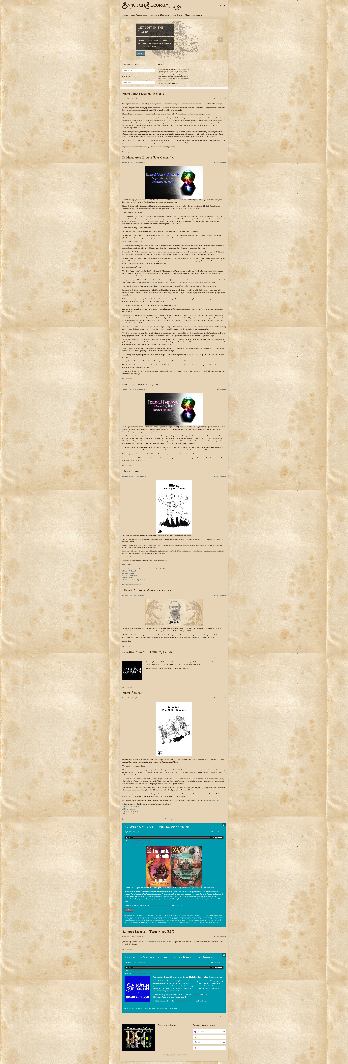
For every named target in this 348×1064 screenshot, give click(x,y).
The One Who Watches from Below (136, 922)
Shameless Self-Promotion (134, 584)
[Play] (127, 837)
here (204, 995)
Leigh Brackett (148, 919)
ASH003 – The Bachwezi (129, 575)
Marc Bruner (161, 919)
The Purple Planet (149, 922)
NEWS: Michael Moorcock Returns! (147, 590)
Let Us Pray (155, 919)
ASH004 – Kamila (127, 577)
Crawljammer (128, 917)
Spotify (144, 843)
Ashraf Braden (138, 819)
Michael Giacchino (182, 919)
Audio (138, 915)
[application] (174, 837)
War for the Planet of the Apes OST (211, 922)
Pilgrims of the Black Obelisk (145, 920)
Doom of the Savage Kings (138, 917)
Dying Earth (148, 917)
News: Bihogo (131, 471)
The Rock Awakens (159, 922)
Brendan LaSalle (218, 915)
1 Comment (222, 389)
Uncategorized (128, 152)
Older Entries (220, 1017)
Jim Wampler (192, 917)
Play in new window (136, 840)
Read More (129, 910)
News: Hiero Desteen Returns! (143, 94)
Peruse (140, 53)
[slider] (220, 837)
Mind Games (190, 919)
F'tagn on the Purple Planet (165, 917)
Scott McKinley (170, 920)
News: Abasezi (132, 693)
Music (157, 915)
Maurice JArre (168, 919)
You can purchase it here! (211, 800)
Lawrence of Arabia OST (138, 919)
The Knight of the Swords (171, 1008)
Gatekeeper (139, 99)
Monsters (144, 819)
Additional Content (129, 819)
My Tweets (160, 1030)
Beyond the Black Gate (180, 915)
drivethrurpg (142, 788)
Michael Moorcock (160, 1008)
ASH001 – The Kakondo (129, 571)
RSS (156, 843)
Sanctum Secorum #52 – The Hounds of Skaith (157, 827)
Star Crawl (204, 920)
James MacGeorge (184, 917)
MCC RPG (174, 919)
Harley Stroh (176, 917)
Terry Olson (211, 920)
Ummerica (199, 922)
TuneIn (150, 843)
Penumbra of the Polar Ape (131, 920)
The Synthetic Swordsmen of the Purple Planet (175, 922)
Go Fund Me (149, 454)
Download (147, 840)
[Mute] (216, 837)
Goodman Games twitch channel (137, 631)
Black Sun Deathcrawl (191, 915)
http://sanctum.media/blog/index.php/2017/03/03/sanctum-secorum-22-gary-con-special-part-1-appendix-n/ (178, 282)
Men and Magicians (145, 915)
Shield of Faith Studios (180, 920)
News (126, 584)
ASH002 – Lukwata (128, 573)
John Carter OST (207, 917)
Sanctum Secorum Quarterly (159, 920)
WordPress (184, 1054)
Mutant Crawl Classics (209, 919)
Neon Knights (219, 919)
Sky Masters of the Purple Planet (194, 920)
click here (197, 995)
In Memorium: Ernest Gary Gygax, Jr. (148, 157)
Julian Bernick (215, 917)
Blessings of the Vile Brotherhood (205, 915)
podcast (130, 687)
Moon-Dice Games (198, 919)
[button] (128, 39)
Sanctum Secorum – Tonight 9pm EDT (148, 652)
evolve (162, 1054)
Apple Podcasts (136, 843)
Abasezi (169, 819)
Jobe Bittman (199, 917)
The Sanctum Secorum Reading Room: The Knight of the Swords (169, 957)
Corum (153, 1008)
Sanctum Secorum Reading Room (139, 1008)
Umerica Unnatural (191, 922)
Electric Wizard (155, 917)
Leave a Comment (221, 99)
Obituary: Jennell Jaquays (140, 384)
